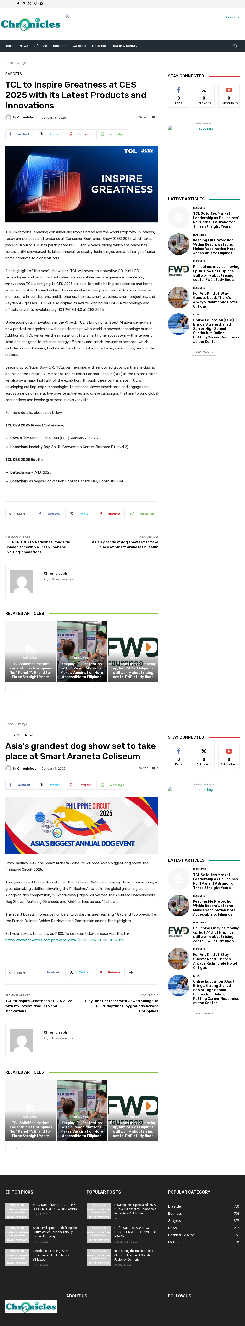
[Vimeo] (35, 4)
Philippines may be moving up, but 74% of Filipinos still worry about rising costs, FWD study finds (133, 670)
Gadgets (22, 63)
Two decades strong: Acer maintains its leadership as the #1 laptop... (53, 1255)
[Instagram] (24, 4)
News (196, 314)
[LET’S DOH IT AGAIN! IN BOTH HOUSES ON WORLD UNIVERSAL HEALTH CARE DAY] (99, 1234)
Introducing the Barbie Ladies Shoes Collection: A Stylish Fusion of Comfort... (133, 1255)
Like (179, 87)
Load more (202, 352)
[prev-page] (8, 690)
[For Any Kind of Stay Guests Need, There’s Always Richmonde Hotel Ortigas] (178, 297)
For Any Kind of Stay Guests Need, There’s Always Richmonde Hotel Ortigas (215, 299)
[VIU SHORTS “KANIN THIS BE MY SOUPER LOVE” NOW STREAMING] (17, 1211)
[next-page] (16, 690)
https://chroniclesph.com (59, 579)
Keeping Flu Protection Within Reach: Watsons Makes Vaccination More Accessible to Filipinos (82, 670)
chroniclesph (28, 117)
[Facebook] (18, 4)
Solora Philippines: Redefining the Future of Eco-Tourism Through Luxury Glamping (55, 1232)
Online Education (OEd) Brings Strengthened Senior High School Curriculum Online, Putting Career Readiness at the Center (216, 331)
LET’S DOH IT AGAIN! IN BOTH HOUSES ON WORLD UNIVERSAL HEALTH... (135, 1232)
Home (9, 63)
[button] (235, 46)
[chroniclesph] (9, 117)
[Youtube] (41, 4)
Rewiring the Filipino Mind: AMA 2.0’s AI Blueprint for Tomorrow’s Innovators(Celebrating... (135, 1209)
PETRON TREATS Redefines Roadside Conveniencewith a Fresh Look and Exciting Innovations (37, 547)
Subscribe (229, 87)
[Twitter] (30, 4)
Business (30, 658)
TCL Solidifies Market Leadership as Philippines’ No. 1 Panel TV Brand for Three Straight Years (30, 670)
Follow (204, 87)
